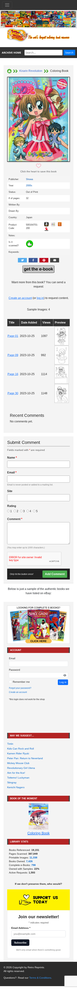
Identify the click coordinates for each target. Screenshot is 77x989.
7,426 (29, 861)
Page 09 (13, 355)
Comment (14, 519)
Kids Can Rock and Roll (20, 748)
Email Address (20, 927)
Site (9, 491)
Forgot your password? (20, 688)
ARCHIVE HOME (11, 52)
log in (40, 298)
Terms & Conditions (40, 977)
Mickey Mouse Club (18, 763)
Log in (62, 682)
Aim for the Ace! (16, 772)
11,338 (33, 857)
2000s (29, 185)
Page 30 (13, 393)
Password (14, 669)
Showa (29, 179)
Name (12, 457)
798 (33, 865)
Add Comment (55, 574)
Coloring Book (38, 833)
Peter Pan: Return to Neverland (25, 758)
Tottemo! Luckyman (18, 777)
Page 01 (13, 335)
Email (11, 472)
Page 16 (13, 374)
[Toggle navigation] (7, 5)
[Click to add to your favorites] (38, 166)
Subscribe (20, 942)
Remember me (21, 681)
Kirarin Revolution (30, 70)
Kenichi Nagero (16, 787)
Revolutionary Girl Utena (21, 768)
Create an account (20, 298)
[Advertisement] (38, 717)
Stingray (11, 782)
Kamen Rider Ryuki (18, 753)
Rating (11, 505)
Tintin (10, 743)
